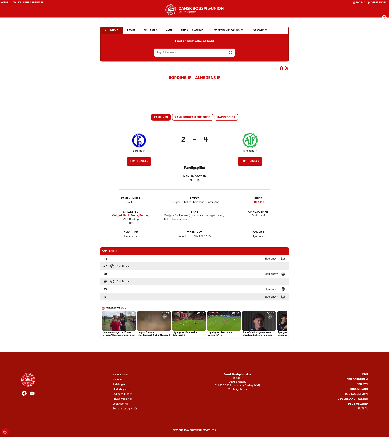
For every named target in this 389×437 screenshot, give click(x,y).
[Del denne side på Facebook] (281, 68)
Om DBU (5, 3)
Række (194, 198)
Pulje (258, 198)
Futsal (363, 408)
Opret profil (379, 3)
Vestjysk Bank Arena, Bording (131, 215)
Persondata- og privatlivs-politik (194, 430)
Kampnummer (130, 198)
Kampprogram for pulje (192, 117)
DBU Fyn (362, 384)
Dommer (258, 232)
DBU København (356, 394)
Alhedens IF (250, 151)
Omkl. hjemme (258, 212)
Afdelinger (119, 384)
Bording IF (139, 151)
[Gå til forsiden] (194, 9)
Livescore (257, 31)
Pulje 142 (258, 202)
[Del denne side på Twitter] (287, 68)
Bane (194, 212)
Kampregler (226, 117)
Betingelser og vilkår (125, 408)
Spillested (130, 212)
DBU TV (17, 3)
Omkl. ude (131, 232)
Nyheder (118, 379)
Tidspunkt (194, 232)
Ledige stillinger (122, 394)
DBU (365, 374)
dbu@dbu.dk (239, 389)
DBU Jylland (359, 389)
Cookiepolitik (120, 404)
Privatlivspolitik (122, 399)
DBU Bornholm (357, 379)
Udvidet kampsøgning (226, 31)
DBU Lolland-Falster (353, 399)
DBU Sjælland (358, 404)
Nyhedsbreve (120, 374)
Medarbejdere (121, 389)
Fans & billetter (33, 3)
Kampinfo (161, 117)
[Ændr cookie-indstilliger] (5, 431)
